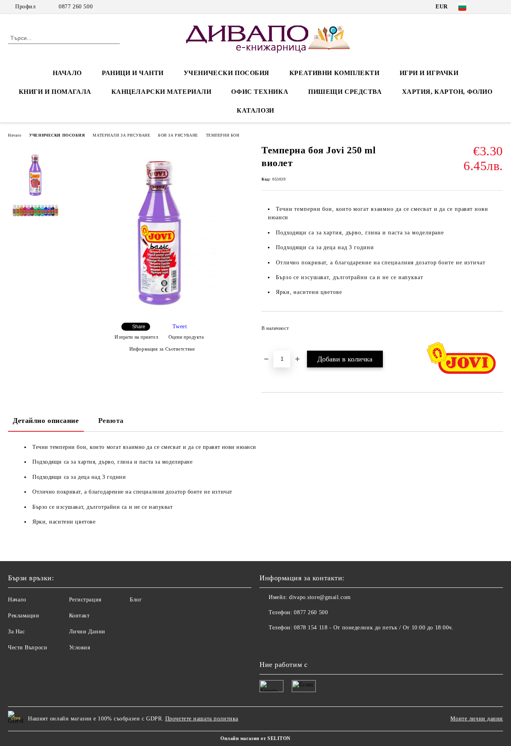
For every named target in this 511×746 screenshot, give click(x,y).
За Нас (16, 632)
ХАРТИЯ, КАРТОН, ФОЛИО (447, 91)
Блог (136, 600)
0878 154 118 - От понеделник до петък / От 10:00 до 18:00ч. (374, 628)
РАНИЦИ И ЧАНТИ (133, 72)
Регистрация (85, 600)
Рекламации (24, 616)
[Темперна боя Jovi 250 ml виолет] (159, 310)
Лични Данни (87, 632)
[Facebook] (486, 6)
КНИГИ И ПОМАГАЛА (55, 91)
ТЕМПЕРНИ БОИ (223, 135)
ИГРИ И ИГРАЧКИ (429, 72)
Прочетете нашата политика (201, 719)
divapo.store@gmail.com (320, 597)
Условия (79, 648)
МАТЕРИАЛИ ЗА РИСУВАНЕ (121, 135)
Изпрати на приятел (136, 337)
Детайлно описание (46, 421)
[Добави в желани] (497, 330)
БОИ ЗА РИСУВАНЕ (178, 135)
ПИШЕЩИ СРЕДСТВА (345, 91)
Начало (14, 135)
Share (138, 326)
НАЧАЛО (67, 72)
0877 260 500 (76, 7)
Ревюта (111, 421)
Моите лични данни (476, 719)
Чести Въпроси (27, 648)
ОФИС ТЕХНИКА (259, 91)
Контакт (79, 616)
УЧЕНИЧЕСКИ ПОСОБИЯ (226, 72)
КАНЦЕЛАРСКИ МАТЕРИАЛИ (161, 91)
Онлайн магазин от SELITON (255, 738)
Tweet (179, 326)
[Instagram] (498, 6)
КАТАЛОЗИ (255, 110)
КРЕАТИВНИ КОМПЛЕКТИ (334, 72)
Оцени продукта (186, 337)
